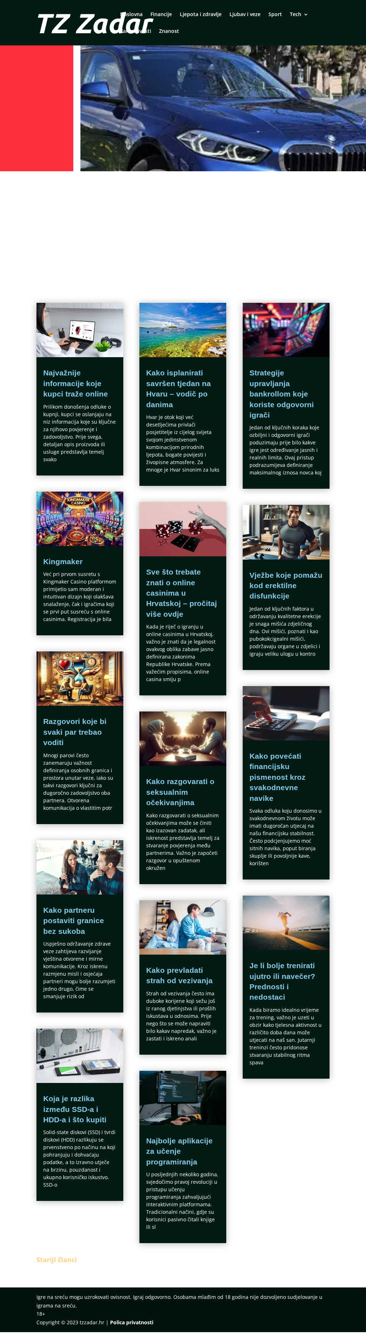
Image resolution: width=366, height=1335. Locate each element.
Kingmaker (63, 561)
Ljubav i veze (245, 15)
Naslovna (131, 15)
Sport (275, 15)
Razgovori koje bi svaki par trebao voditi (75, 732)
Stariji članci (56, 1259)
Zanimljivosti (135, 31)
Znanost (169, 31)
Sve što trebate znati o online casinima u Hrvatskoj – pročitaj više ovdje (181, 593)
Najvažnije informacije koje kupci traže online (75, 383)
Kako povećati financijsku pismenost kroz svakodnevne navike (277, 777)
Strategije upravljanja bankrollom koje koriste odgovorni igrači (281, 394)
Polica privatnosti (131, 1322)
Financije (161, 15)
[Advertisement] (183, 227)
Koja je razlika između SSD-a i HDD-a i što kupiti (75, 1109)
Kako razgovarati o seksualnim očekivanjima (180, 792)
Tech (295, 15)
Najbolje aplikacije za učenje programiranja (179, 1151)
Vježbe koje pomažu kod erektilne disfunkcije (285, 585)
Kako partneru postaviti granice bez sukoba (73, 920)
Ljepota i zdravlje (201, 15)
